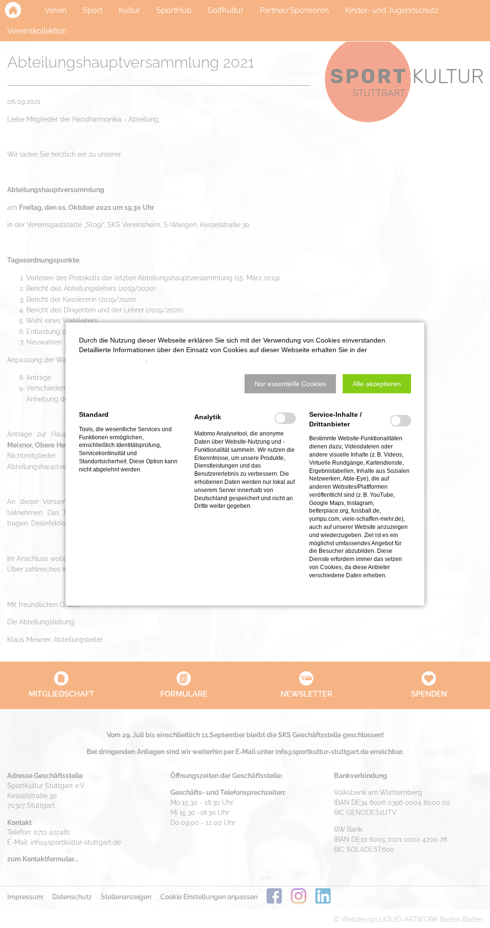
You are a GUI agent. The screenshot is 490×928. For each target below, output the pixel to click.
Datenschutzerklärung (112, 359)
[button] (290, 383)
